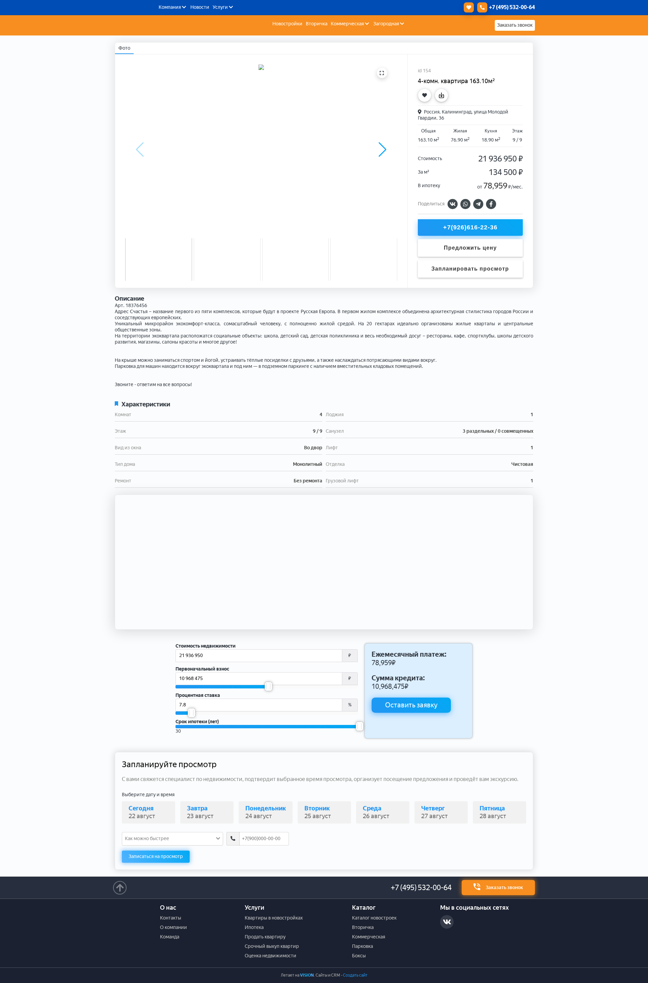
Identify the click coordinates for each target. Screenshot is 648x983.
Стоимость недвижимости (206, 646)
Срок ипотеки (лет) (197, 722)
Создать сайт (355, 975)
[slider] (268, 686)
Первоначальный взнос (202, 669)
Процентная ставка (198, 695)
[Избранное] (467, 7)
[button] (382, 149)
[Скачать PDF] (443, 95)
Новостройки (287, 24)
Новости (199, 7)
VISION (307, 975)
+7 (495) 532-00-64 (421, 887)
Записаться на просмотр (156, 856)
